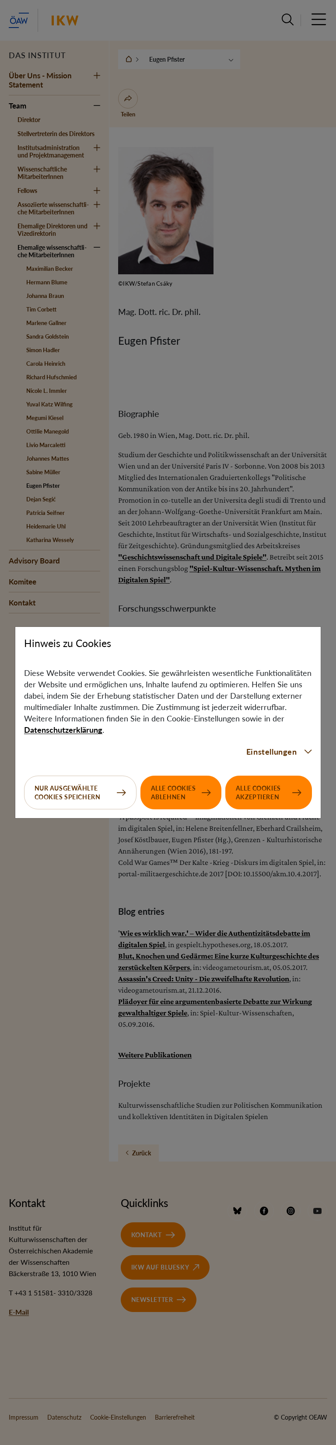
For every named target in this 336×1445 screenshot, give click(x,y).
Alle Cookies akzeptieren (258, 792)
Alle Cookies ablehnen (173, 792)
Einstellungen (271, 751)
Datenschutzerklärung (63, 730)
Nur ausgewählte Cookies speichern (68, 792)
